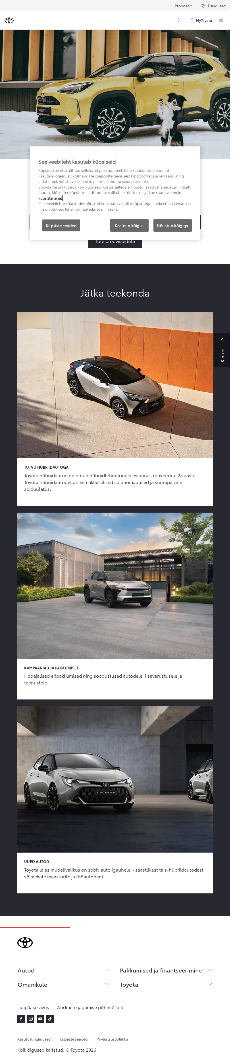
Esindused (217, 5)
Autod (26, 970)
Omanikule (32, 984)
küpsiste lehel (50, 197)
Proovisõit (183, 5)
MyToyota (204, 20)
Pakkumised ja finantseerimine (161, 970)
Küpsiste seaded (74, 1038)
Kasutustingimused (34, 1038)
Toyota (129, 984)
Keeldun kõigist (129, 225)
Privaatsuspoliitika (112, 1038)
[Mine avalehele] (9, 20)
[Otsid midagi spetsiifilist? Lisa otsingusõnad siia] (179, 20)
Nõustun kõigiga (172, 225)
